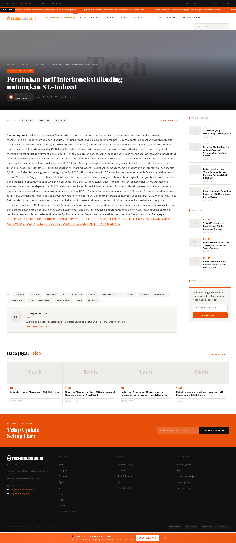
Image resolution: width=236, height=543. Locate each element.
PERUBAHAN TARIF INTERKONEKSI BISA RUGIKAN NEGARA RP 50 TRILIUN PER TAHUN (57, 219)
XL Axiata (77, 294)
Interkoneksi (16, 300)
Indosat (92, 294)
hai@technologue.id (20, 493)
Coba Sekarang (147, 537)
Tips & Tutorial (125, 476)
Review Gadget (126, 464)
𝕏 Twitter (27, 120)
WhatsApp (44, 120)
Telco (24, 64)
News (83, 17)
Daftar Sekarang (214, 430)
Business (111, 17)
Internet (137, 17)
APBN (79, 300)
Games (121, 470)
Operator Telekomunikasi (153, 294)
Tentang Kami (190, 3)
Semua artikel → (220, 354)
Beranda (11, 64)
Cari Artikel (124, 488)
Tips (159, 17)
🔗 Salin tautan (168, 120)
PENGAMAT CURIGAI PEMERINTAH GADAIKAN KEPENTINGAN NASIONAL (78, 223)
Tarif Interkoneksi (40, 300)
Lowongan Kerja (190, 17)
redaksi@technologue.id (22, 489)
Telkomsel (35, 294)
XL (64, 294)
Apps (124, 17)
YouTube (207, 527)
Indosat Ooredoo (111, 294)
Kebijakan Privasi (186, 488)
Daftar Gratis (210, 315)
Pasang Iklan (183, 482)
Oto (150, 17)
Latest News (39, 64)
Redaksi (205, 3)
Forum (171, 17)
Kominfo (20, 294)
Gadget (96, 17)
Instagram (174, 527)
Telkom (130, 294)
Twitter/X (191, 527)
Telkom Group (63, 300)
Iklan (216, 3)
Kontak (225, 3)
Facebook (60, 120)
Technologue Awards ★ (60, 17)
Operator (51, 294)
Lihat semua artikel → (38, 326)
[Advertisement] (92, 256)
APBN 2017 (93, 300)
